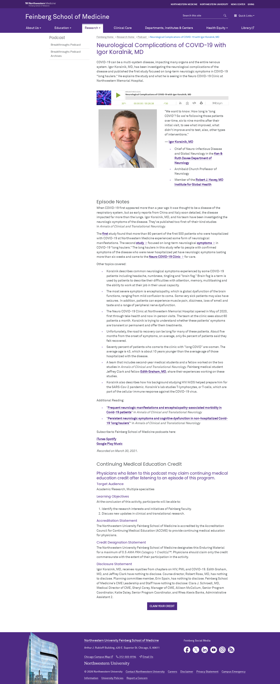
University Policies (112, 678)
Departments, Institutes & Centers (169, 28)
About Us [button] (32, 28)
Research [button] (91, 28)
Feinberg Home (105, 37)
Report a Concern (137, 678)
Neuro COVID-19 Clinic (165, 256)
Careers (172, 671)
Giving (251, 5)
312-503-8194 (127, 657)
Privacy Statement (207, 671)
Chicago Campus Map (97, 657)
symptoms (204, 243)
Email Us (148, 657)
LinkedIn (204, 649)
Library (246, 28)
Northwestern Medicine (184, 5)
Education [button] (61, 28)
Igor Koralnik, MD (181, 141)
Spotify (111, 439)
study (140, 243)
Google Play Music (109, 443)
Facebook (187, 649)
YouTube (213, 649)
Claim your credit (162, 606)
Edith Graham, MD (153, 371)
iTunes (101, 439)
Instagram (222, 649)
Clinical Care (123, 28)
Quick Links (245, 15)
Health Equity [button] (215, 28)
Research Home (125, 37)
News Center (238, 5)
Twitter (196, 649)
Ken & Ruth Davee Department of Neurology (198, 158)
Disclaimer (186, 671)
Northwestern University (214, 5)
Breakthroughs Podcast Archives (66, 54)
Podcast (142, 37)
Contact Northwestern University (145, 671)
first (105, 233)
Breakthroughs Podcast (66, 45)
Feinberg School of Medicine (67, 17)
